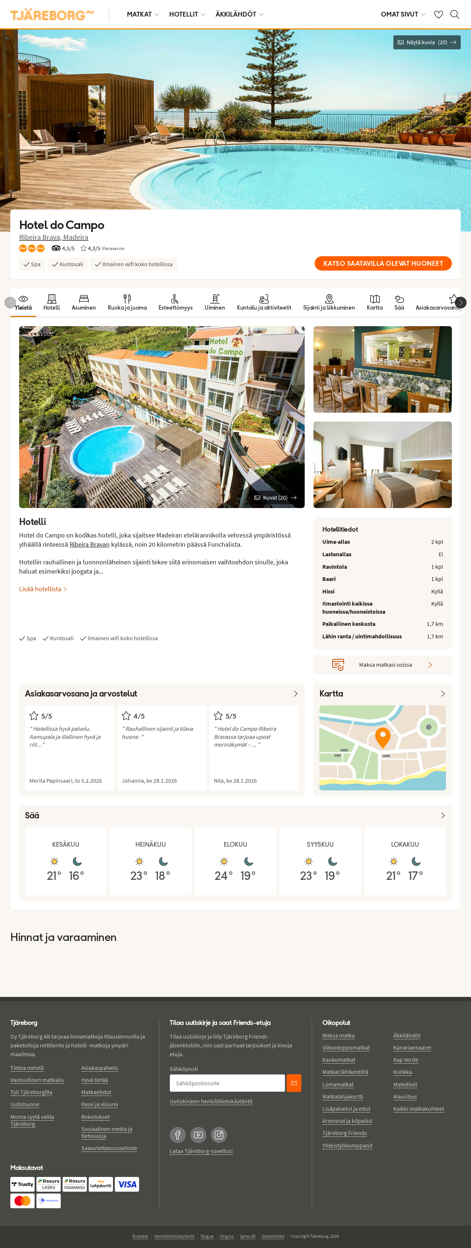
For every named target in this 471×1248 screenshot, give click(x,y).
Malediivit (405, 1084)
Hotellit (183, 14)
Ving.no (227, 1236)
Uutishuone (24, 1104)
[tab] (23, 302)
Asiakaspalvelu (99, 1067)
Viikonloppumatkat (346, 1047)
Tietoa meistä (27, 1067)
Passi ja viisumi (99, 1104)
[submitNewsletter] (294, 1083)
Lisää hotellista (40, 589)
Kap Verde (405, 1059)
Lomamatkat (338, 1084)
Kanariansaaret (412, 1047)
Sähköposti (184, 1068)
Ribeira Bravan (90, 544)
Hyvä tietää (94, 1079)
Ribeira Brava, (41, 237)
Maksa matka (338, 1035)
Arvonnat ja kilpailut (347, 1120)
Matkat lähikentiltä (345, 1071)
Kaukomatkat (338, 1059)
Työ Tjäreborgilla (31, 1092)
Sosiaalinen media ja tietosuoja (106, 1132)
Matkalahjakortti (342, 1096)
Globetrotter (273, 1236)
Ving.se (207, 1236)
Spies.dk (248, 1236)
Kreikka (402, 1071)
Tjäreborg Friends (344, 1132)
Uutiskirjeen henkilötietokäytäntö (211, 1101)
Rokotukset (95, 1116)
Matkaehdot (96, 1092)
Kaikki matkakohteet (418, 1108)
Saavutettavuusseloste (109, 1148)
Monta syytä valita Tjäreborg (32, 1120)
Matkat (139, 14)
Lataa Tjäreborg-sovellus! (201, 1150)
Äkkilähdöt (236, 14)
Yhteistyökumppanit (347, 1145)
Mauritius (405, 1096)
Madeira (75, 237)
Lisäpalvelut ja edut (346, 1108)
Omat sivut (399, 14)
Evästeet (140, 1236)
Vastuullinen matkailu (37, 1079)
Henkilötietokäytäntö (174, 1236)
